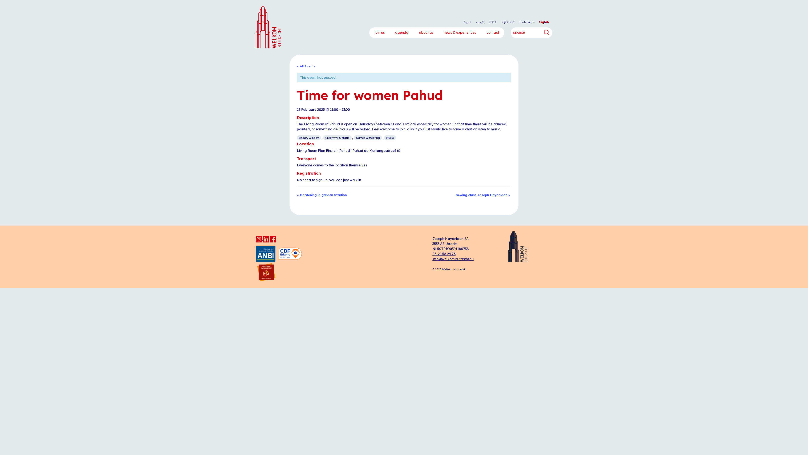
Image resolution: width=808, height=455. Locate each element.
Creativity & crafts (337, 137)
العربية (467, 21)
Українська (508, 21)
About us (426, 32)
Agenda (401, 32)
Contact (492, 32)
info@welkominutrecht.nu (453, 259)
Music (390, 137)
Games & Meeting (368, 137)
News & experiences (460, 32)
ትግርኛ (492, 21)
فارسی (480, 21)
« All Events (306, 66)
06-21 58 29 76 (444, 254)
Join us (380, 32)
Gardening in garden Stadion (322, 195)
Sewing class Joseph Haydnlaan (483, 195)
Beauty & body (309, 137)
